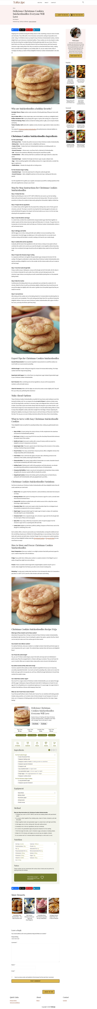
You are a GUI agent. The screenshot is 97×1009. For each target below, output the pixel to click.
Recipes (40, 2)
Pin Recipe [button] (43, 723)
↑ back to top (48, 992)
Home (14, 8)
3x (53, 750)
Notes (54, 745)
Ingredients (17, 745)
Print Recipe (35, 723)
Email (13, 971)
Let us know (30, 878)
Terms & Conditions (15, 1003)
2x (51, 750)
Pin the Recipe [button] (78, 15)
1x (49, 750)
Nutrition (46, 745)
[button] (55, 755)
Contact (53, 2)
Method (37, 745)
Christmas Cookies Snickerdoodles (27, 129)
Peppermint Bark (50, 538)
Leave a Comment (32, 21)
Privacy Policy (13, 1000)
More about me (75, 55)
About (46, 2)
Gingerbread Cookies (39, 538)
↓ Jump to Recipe (62, 15)
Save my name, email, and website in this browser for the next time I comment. (34, 977)
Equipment (27, 745)
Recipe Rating (14, 937)
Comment (14, 942)
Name (13, 965)
